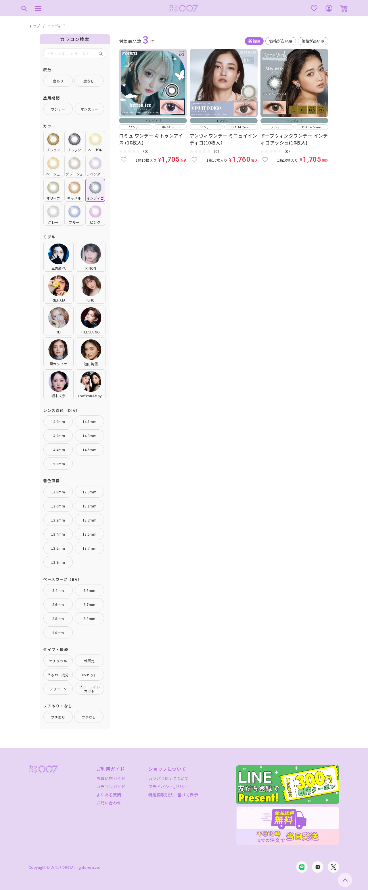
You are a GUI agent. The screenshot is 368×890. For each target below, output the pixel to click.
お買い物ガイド (110, 778)
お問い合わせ (108, 803)
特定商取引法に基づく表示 (173, 795)
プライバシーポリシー (169, 786)
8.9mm (89, 618)
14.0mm (58, 421)
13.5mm (89, 534)
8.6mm (58, 604)
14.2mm (58, 435)
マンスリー (89, 109)
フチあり (58, 717)
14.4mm (58, 449)
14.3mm (89, 435)
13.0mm (58, 505)
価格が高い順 (313, 41)
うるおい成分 (58, 674)
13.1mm (89, 505)
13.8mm (58, 562)
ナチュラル (58, 660)
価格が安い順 (280, 41)
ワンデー (58, 109)
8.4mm (58, 590)
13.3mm (89, 520)
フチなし (89, 717)
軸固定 (89, 660)
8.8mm (58, 618)
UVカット (89, 674)
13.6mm (58, 548)
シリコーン (58, 688)
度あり (58, 80)
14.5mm (89, 449)
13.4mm (58, 534)
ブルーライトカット (89, 688)
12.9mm (89, 491)
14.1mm (89, 421)
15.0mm (58, 463)
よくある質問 (108, 795)
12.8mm (58, 491)
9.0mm (58, 632)
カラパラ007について (168, 778)
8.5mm (89, 590)
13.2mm (58, 520)
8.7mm (89, 604)
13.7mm (89, 548)
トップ (34, 25)
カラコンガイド (110, 786)
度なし (88, 80)
